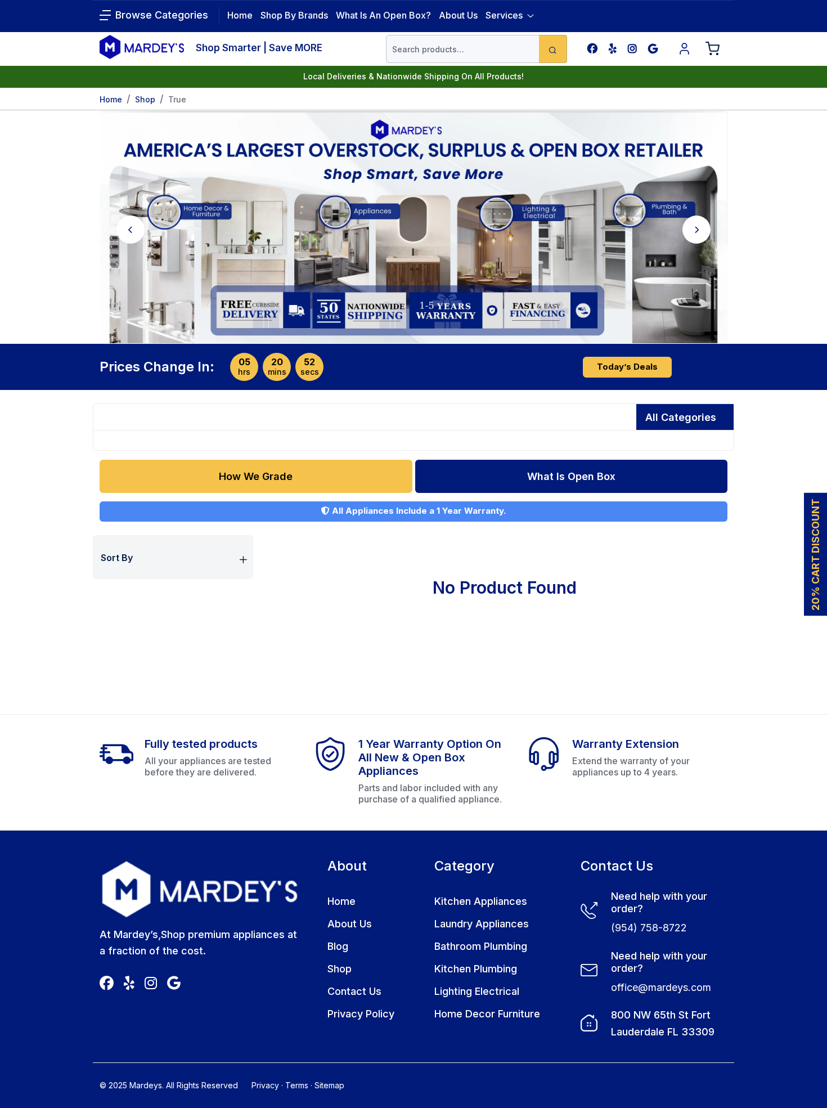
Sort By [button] (117, 557)
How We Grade (256, 476)
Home (111, 99)
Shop (145, 99)
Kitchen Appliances (480, 901)
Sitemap (329, 1085)
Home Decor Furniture (487, 1014)
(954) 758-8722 (649, 928)
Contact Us (354, 991)
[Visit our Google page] (653, 49)
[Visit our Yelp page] (613, 49)
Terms (296, 1085)
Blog (337, 946)
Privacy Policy (360, 1014)
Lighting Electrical (476, 991)
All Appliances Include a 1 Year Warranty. (418, 510)
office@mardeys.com (661, 987)
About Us (458, 15)
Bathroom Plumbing (480, 946)
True (177, 99)
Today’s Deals (627, 366)
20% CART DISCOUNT (815, 554)
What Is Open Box (571, 476)
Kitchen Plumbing (475, 969)
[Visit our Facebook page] (592, 49)
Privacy (265, 1085)
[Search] (553, 49)
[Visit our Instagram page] (632, 49)
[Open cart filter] (713, 49)
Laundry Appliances (481, 924)
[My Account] (685, 49)
